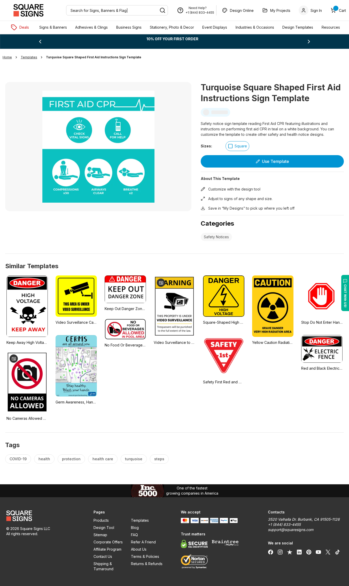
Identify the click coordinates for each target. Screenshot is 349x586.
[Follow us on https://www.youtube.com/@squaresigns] (318, 552)
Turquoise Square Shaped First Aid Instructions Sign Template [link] (93, 57)
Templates (140, 520)
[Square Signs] (28, 10)
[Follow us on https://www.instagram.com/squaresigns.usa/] (280, 552)
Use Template (275, 161)
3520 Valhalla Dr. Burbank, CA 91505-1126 (304, 519)
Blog (135, 527)
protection (71, 459)
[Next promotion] (309, 41)
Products (101, 520)
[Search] (162, 10)
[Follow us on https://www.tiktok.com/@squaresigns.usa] (337, 552)
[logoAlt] (43, 516)
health (44, 459)
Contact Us (103, 556)
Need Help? (198, 8)
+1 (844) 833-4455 (199, 12)
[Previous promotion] (40, 41)
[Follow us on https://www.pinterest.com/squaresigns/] (309, 552)
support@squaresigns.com (290, 529)
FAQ (134, 535)
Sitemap (100, 535)
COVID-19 (18, 459)
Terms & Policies (145, 556)
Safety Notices (216, 237)
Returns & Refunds (146, 563)
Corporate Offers (108, 542)
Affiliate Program (107, 549)
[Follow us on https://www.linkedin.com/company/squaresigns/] (299, 552)
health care (102, 459)
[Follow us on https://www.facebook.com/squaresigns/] (270, 552)
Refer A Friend (143, 542)
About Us (138, 549)
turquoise (133, 459)
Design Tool (104, 527)
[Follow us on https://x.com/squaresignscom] (328, 552)
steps (159, 459)
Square (241, 146)
